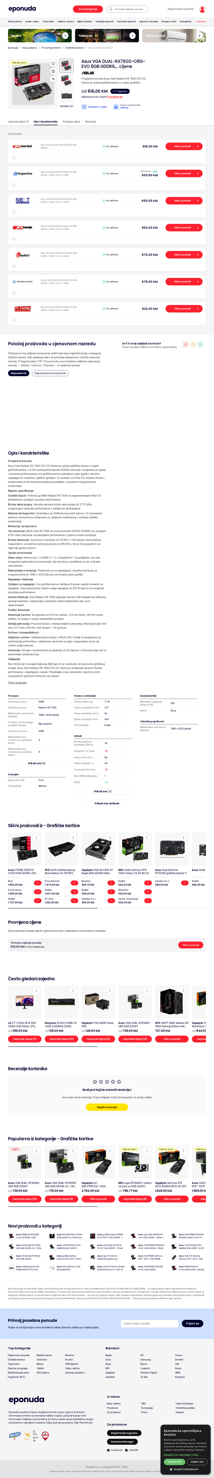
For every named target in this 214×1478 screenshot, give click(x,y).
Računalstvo (15, 21)
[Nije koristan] (186, 345)
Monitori (69, 1355)
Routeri (69, 1359)
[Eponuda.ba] (22, 9)
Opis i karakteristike (46, 121)
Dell (177, 1363)
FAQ (143, 1403)
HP (142, 1355)
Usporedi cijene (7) (18, 121)
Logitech (145, 1368)
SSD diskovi (43, 1372)
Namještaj (185, 21)
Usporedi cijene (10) (61, 1039)
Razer (178, 1368)
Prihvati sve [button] (175, 1461)
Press (144, 1412)
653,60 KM (150, 175)
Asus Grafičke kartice (100, 47)
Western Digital (148, 1372)
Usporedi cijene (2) (98, 1039)
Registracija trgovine (181, 9)
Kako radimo (114, 1403)
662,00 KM (150, 228)
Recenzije (90, 121)
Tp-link (144, 1377)
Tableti (40, 1368)
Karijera (180, 1412)
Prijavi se (192, 1323)
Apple (108, 1355)
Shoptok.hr (149, 1471)
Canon (178, 1355)
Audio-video (32, 21)
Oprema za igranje (18, 1368)
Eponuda (13, 47)
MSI (107, 1368)
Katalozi (201, 21)
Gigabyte (110, 1372)
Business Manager (122, 1441)
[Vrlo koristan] (200, 345)
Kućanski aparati (126, 21)
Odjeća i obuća (65, 21)
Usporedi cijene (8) (61, 1199)
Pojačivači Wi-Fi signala (16, 1377)
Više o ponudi (182, 146)
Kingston (180, 1377)
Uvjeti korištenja (184, 1403)
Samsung (145, 1359)
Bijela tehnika (84, 21)
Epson (143, 1363)
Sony (108, 1359)
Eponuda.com (159, 1471)
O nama (113, 1397)
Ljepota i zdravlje (148, 21)
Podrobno (199, 1449)
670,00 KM (150, 255)
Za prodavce (114, 1412)
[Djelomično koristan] (193, 345)
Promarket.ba (114, 96)
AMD (177, 1372)
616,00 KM (150, 146)
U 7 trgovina (120, 91)
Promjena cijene (71, 121)
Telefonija (48, 21)
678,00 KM (150, 282)
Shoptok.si (140, 1471)
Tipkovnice (14, 1363)
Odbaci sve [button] (197, 1461)
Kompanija (147, 1407)
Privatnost (112, 1407)
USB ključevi (71, 1363)
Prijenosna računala (18, 1355)
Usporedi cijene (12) (135, 1039)
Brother (179, 1359)
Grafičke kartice (74, 47)
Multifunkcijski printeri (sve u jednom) (19, 1372)
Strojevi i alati (169, 21)
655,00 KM (150, 201)
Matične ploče (44, 1355)
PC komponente (51, 47)
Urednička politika (185, 1407)
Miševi (40, 1363)
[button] (185, 1455)
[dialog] (185, 1450)
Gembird (110, 1377)
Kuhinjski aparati (105, 21)
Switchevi (42, 1359)
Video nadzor (72, 1368)
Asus (173, 710)
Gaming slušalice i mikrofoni (75, 1372)
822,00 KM (150, 309)
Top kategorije (19, 1348)
